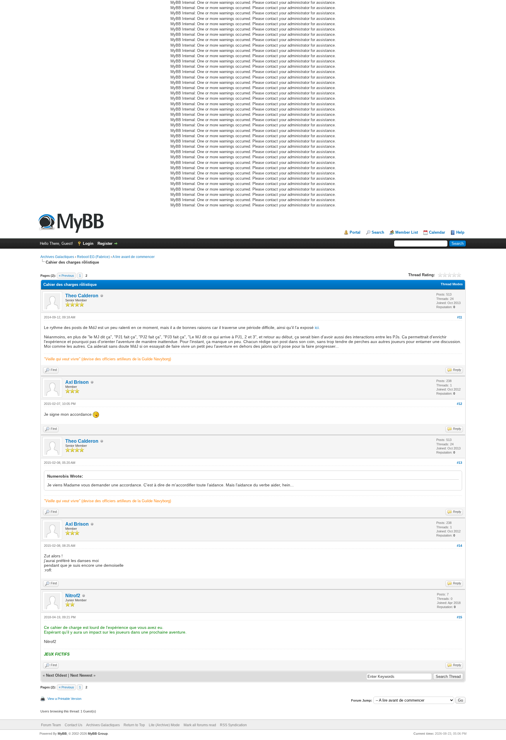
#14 (459, 545)
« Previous (66, 275)
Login (88, 243)
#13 (459, 462)
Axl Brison (77, 382)
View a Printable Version (64, 698)
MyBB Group (98, 733)
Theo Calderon (81, 295)
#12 (459, 403)
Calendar (437, 232)
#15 (459, 617)
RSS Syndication (233, 725)
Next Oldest (56, 675)
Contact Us (73, 725)
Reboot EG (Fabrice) (93, 257)
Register (105, 243)
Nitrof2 (72, 595)
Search (378, 232)
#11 (459, 317)
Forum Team (51, 725)
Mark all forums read (200, 725)
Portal (355, 232)
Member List (406, 232)
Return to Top (134, 725)
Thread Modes (452, 284)
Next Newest (81, 675)
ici (317, 327)
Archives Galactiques (57, 257)
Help (460, 232)
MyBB (62, 733)
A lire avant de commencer (133, 257)
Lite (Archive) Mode (164, 725)
